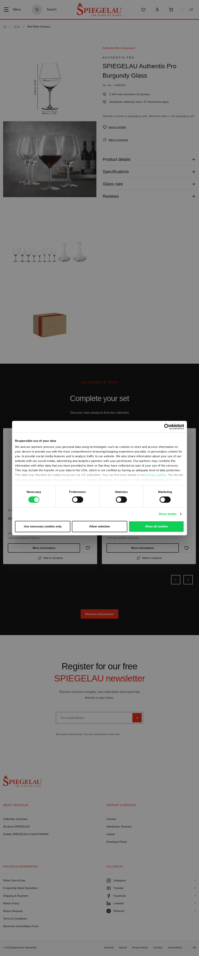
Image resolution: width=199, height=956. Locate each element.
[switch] (77, 500)
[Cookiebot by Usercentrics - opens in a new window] (167, 427)
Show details (167, 514)
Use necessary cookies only (43, 526)
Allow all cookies (156, 526)
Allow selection (99, 526)
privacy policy (156, 475)
